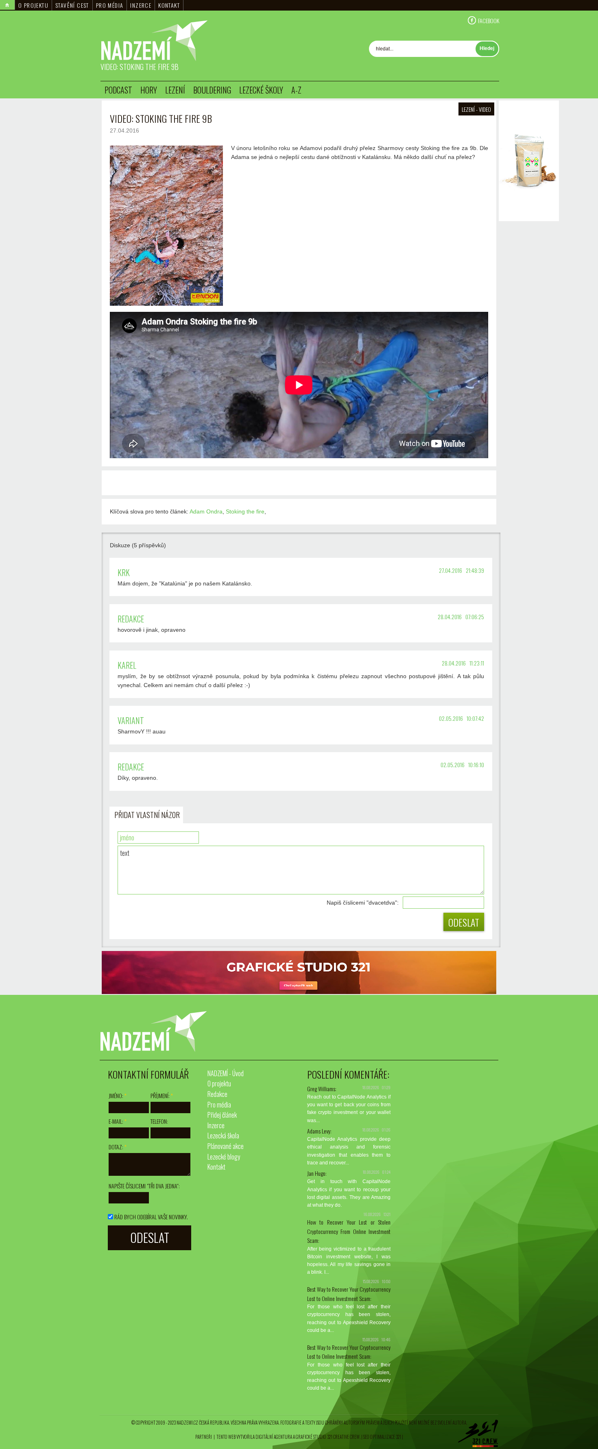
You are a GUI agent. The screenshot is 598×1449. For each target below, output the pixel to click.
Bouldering (212, 90)
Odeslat (463, 922)
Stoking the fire (245, 511)
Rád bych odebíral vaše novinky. (151, 1216)
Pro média (110, 5)
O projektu (33, 5)
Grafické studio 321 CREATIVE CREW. (328, 1437)
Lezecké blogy (223, 1157)
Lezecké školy (261, 90)
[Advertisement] (528, 345)
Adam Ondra (206, 511)
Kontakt (169, 5)
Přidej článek (222, 1115)
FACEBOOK (488, 20)
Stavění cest (72, 5)
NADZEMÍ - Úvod (225, 1073)
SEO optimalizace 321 (382, 1437)
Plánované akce (225, 1146)
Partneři (203, 1437)
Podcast (118, 90)
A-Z (296, 90)
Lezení (175, 90)
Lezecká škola (223, 1135)
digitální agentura (273, 1437)
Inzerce (140, 5)
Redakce (217, 1094)
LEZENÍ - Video (476, 109)
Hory (148, 90)
